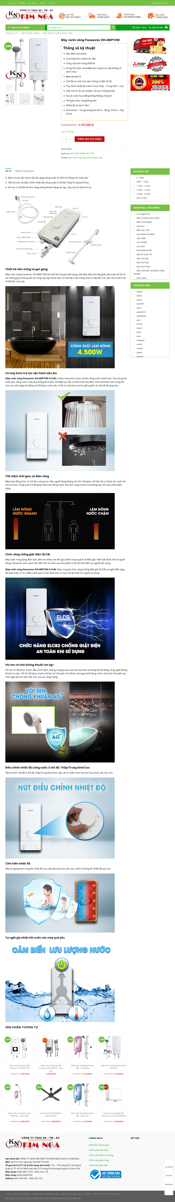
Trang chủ (11, 3)
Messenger (169, 1184)
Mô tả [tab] (8, 171)
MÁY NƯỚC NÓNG (30, 33)
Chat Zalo (169, 1175)
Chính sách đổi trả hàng (106, 1194)
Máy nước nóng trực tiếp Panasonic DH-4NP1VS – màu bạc (51, 1068)
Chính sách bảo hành (99, 1150)
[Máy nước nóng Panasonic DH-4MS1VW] (113, 1047)
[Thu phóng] (9, 87)
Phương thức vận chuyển (76, 1194)
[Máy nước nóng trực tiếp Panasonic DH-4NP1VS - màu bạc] (51, 1047)
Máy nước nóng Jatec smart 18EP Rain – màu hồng (19, 1114)
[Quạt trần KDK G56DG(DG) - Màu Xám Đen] (51, 1095)
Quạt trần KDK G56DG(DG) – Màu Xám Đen (51, 1114)
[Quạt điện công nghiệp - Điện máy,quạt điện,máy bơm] (29, 15)
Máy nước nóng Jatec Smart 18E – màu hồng (82, 1066)
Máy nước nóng (74, 157)
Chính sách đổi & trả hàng (101, 1155)
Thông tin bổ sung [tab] (24, 171)
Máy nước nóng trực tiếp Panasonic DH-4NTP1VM (19, 1066)
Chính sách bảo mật (98, 1165)
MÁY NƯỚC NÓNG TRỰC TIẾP (58, 33)
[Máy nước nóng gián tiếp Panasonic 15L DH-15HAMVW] (113, 1095)
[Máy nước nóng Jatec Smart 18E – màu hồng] (82, 1047)
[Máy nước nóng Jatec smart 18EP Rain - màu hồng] (19, 1095)
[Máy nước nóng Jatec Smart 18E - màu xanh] (82, 1095)
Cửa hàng (32, 3)
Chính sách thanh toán (45, 1194)
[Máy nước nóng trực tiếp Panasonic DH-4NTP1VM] (19, 1047)
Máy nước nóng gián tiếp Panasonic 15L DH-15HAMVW (114, 1114)
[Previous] (9, 64)
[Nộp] (113, 27)
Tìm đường (169, 1167)
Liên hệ (51, 3)
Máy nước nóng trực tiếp (92, 157)
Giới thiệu (21, 3)
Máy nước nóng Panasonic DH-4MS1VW (113, 1066)
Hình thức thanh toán (99, 1145)
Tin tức (43, 3)
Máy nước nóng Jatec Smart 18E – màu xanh (82, 1114)
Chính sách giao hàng (99, 1160)
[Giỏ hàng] (166, 27)
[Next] (53, 64)
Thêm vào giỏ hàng (89, 139)
